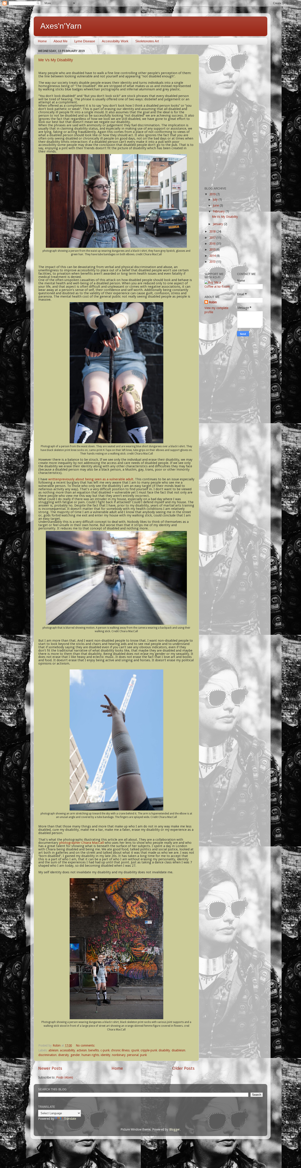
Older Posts (183, 1068)
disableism (178, 1050)
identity (105, 1055)
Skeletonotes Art (147, 41)
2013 (212, 261)
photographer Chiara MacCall (81, 843)
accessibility (67, 1050)
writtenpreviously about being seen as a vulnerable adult (90, 479)
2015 (212, 249)
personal (133, 1055)
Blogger (174, 1129)
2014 (212, 255)
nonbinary (119, 1055)
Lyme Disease (84, 41)
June (216, 205)
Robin (213, 302)
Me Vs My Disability (55, 60)
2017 (212, 237)
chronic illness (120, 1050)
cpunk (135, 1050)
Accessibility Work (115, 41)
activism (82, 1050)
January (218, 224)
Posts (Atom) (64, 1077)
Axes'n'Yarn (61, 25)
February (219, 211)
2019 (212, 194)
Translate (70, 1118)
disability (164, 1050)
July (216, 199)
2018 (212, 231)
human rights (90, 1055)
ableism (53, 1050)
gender (75, 1055)
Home (42, 41)
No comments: (86, 1045)
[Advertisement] (233, 114)
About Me (60, 41)
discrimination (47, 1055)
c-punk (105, 1050)
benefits (93, 1050)
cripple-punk (149, 1050)
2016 (212, 243)
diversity (63, 1055)
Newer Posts (50, 1068)
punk (143, 1055)
